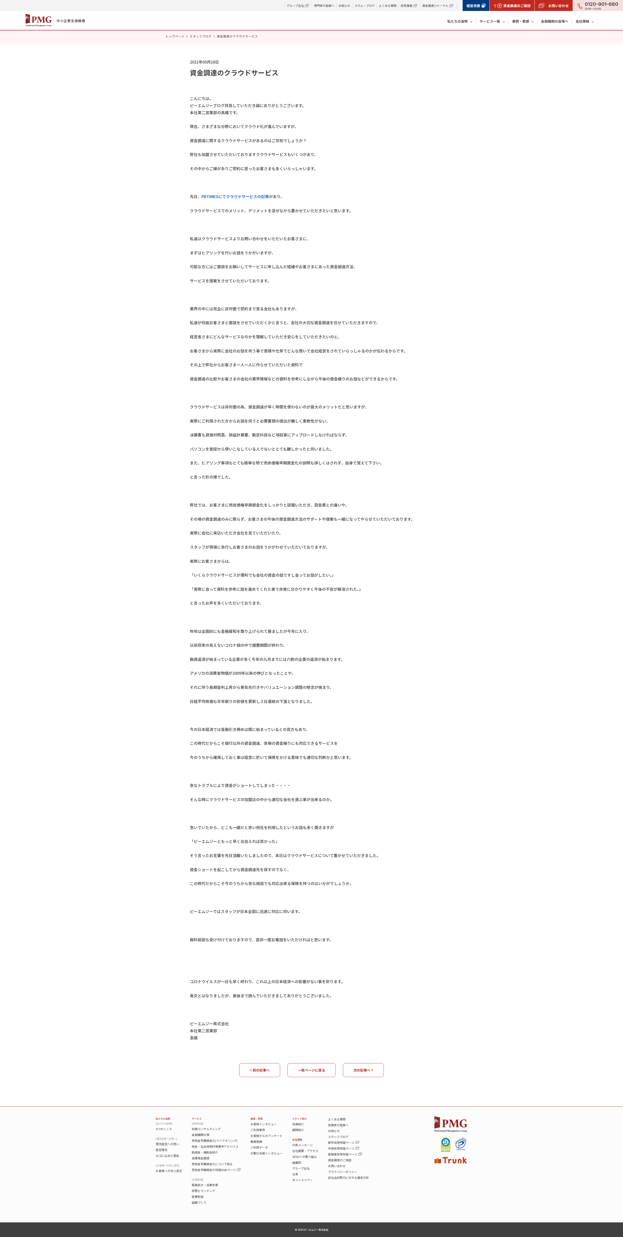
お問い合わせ (337, 1166)
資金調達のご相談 (339, 1160)
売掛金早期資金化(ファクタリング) (215, 1140)
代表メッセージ (302, 1145)
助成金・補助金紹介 (205, 1152)
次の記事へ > (363, 1070)
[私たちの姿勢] (164, 1123)
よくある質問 (387, 5)
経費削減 (197, 1196)
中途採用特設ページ (341, 1148)
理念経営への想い (167, 1144)
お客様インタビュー (263, 1124)
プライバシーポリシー (342, 1172)
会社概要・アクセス (305, 1151)
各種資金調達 (200, 1158)
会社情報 (582, 21)
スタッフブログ (201, 36)
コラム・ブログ (364, 5)
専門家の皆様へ (324, 5)
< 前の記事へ (260, 1070)
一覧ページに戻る (311, 1070)
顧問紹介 (298, 1130)
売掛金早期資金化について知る (212, 1164)
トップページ (174, 36)
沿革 (295, 1174)
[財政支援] (197, 1123)
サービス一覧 (490, 21)
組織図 (296, 1162)
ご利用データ (259, 1147)
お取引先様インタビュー (266, 1153)
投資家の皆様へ (338, 1125)
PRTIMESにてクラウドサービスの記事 (235, 196)
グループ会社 (301, 1168)
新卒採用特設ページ (341, 1142)
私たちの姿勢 (457, 21)
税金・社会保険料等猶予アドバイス (215, 1146)
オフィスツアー (302, 1180)
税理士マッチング (203, 1191)
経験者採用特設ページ (342, 1154)
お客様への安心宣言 (169, 1171)
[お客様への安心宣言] (168, 1165)
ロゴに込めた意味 (167, 1156)
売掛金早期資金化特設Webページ (214, 1170)
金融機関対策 (200, 1135)
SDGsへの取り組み (304, 1156)
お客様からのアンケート (266, 1136)
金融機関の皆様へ (554, 21)
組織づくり (199, 1202)
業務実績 (256, 1141)
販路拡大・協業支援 (205, 1185)
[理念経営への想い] (166, 1138)
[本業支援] (197, 1179)
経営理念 (161, 1150)
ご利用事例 (257, 1130)
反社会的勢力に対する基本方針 (348, 1177)
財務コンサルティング (206, 1129)
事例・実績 (520, 21)
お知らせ (344, 5)
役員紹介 (298, 1124)
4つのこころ (164, 1129)
